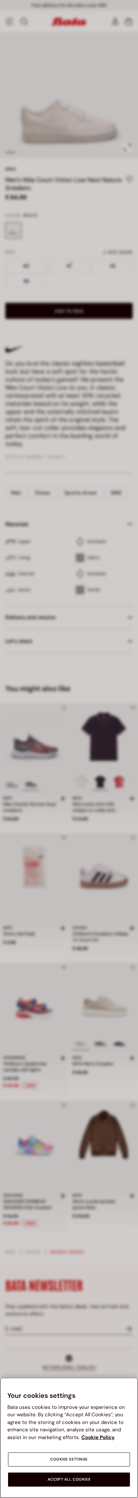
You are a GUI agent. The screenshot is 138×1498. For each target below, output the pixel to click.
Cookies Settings (69, 1459)
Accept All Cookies (69, 1479)
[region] (69, 1437)
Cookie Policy (98, 1437)
